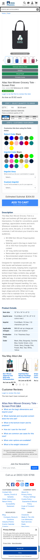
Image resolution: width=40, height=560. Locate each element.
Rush (8, 13)
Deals (23, 524)
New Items (25, 526)
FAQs (23, 508)
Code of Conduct (27, 506)
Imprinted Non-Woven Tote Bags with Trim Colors (24, 375)
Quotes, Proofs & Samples (10, 495)
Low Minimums (26, 519)
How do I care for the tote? (15, 429)
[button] (3, 3)
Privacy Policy (26, 494)
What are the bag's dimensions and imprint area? (17, 410)
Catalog (5, 526)
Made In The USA (27, 517)
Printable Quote (20, 77)
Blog (4, 515)
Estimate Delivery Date (20, 67)
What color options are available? (17, 440)
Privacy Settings (30, 497)
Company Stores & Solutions (10, 518)
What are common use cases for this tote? (18, 435)
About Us (24, 492)
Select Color (12, 134)
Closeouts (25, 515)
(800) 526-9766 (25, 475)
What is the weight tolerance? (16, 444)
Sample (20, 70)
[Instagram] (22, 485)
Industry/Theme (8, 522)
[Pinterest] (17, 485)
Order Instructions (9, 499)
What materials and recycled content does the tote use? (18, 417)
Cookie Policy (26, 499)
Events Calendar (8, 524)
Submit (34, 468)
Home (4, 13)
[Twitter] (7, 485)
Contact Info (7, 492)
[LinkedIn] (27, 485)
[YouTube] (32, 485)
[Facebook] (12, 485)
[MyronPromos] (11, 3)
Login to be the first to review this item (16, 94)
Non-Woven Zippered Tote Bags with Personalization (8, 376)
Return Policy (7, 501)
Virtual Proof (20, 74)
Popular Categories (10, 9)
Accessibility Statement (10, 505)
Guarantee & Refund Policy (29, 502)
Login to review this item (11, 393)
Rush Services (26, 522)
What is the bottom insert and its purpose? (16, 424)
